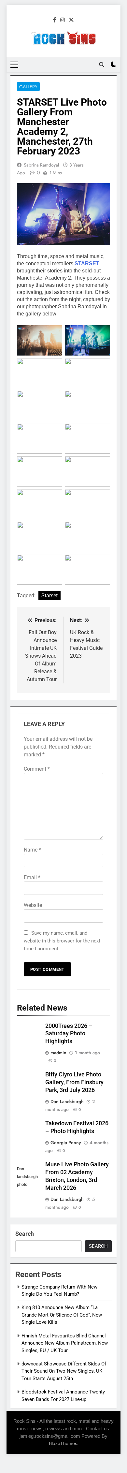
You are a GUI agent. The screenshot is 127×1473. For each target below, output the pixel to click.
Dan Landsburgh (67, 1101)
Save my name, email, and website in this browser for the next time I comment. (62, 941)
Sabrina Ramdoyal (41, 165)
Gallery (28, 86)
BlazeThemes (63, 1443)
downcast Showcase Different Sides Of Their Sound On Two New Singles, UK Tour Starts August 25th (63, 1371)
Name (32, 850)
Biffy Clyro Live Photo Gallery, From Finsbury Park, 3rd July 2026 (74, 1082)
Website (33, 905)
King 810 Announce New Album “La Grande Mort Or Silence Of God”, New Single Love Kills (61, 1315)
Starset (49, 595)
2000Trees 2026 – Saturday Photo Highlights (68, 1034)
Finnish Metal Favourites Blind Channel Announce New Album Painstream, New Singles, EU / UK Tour (64, 1343)
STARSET (87, 263)
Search (24, 1233)
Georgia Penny (65, 1142)
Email (32, 877)
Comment (37, 769)
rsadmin (58, 1052)
